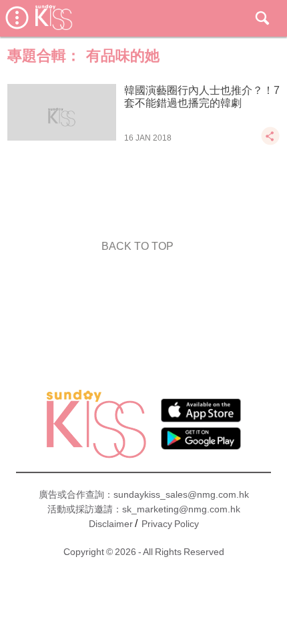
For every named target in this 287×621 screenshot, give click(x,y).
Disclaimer (111, 523)
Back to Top (137, 246)
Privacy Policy (170, 523)
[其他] (270, 142)
